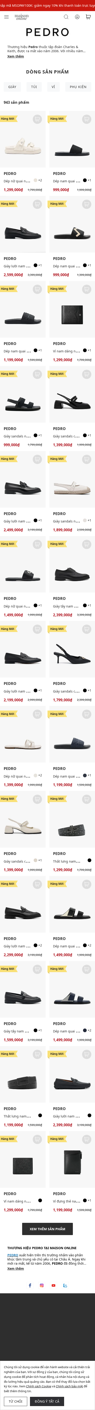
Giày (12, 87)
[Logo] (22, 16)
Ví (53, 87)
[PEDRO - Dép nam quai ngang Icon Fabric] (72, 139)
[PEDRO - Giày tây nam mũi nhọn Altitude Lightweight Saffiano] (23, 989)
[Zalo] (65, 1285)
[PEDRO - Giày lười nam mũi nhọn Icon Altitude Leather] (23, 479)
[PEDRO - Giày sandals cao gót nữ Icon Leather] (72, 649)
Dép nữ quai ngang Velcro (24, 181)
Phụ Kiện (78, 87)
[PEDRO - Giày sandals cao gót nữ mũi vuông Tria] (72, 394)
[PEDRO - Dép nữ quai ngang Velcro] (23, 139)
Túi (34, 87)
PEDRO (10, 173)
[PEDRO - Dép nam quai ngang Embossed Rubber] (72, 224)
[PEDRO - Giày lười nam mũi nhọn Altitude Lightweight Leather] (23, 904)
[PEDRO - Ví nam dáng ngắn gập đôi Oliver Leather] (72, 309)
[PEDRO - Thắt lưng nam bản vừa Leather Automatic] (23, 1074)
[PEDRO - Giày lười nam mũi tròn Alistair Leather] (23, 224)
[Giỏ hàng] (88, 16)
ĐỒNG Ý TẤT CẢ (47, 1401)
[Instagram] (41, 1285)
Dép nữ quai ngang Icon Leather (29, 776)
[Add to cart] (37, 119)
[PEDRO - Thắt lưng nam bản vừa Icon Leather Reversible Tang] (72, 819)
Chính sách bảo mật (69, 1386)
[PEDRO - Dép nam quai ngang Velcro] (72, 904)
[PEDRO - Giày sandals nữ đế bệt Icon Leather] (72, 479)
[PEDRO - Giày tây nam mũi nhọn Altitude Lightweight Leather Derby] (72, 564)
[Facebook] (30, 1285)
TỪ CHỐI (15, 1401)
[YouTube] (53, 1285)
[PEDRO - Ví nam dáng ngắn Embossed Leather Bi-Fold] (23, 1159)
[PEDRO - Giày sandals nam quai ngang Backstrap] (23, 394)
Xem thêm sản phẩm (47, 1229)
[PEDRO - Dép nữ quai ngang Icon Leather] (23, 734)
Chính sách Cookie (38, 1386)
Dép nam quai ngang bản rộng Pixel (32, 351)
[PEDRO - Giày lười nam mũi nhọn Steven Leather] (23, 649)
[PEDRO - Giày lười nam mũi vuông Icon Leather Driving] (72, 1074)
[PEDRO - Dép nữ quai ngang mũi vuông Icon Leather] (23, 564)
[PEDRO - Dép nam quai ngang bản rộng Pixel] (23, 309)
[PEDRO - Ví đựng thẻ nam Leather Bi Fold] (72, 1159)
